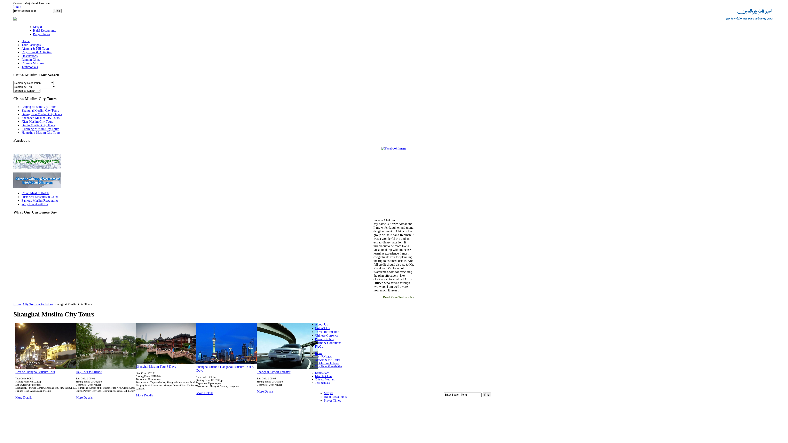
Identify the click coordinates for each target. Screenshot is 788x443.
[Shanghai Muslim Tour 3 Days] (167, 363)
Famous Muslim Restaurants (40, 200)
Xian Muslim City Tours (37, 121)
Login (17, 6)
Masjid (328, 393)
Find (57, 10)
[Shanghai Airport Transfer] (287, 368)
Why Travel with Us (35, 204)
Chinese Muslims (325, 379)
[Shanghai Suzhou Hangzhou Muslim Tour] (227, 363)
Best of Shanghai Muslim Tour (35, 372)
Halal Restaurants (335, 396)
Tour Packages (323, 356)
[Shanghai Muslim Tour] (46, 368)
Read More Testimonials (399, 297)
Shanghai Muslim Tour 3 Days (156, 366)
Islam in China (323, 376)
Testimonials (322, 382)
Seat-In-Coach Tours (327, 363)
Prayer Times (332, 400)
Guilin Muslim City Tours (38, 125)
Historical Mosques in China (40, 197)
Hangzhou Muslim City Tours (41, 132)
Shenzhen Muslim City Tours (41, 118)
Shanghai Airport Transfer (273, 372)
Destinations (322, 372)
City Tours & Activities (38, 304)
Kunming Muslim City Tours (40, 129)
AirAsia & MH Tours (327, 359)
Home (17, 304)
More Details (23, 397)
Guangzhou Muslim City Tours (42, 114)
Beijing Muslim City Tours (39, 106)
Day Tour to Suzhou (89, 372)
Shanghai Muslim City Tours (40, 110)
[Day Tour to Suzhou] (106, 368)
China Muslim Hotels (35, 193)
